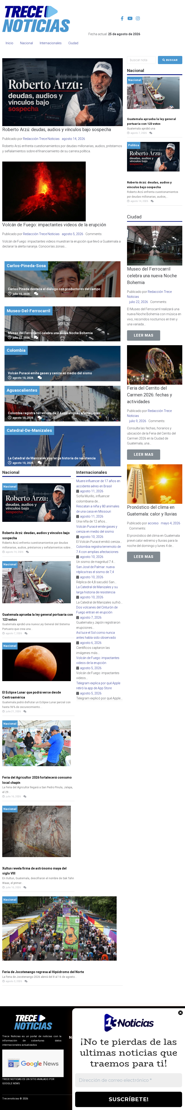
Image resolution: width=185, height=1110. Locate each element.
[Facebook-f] (122, 18)
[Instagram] (138, 18)
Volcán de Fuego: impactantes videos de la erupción (54, 224)
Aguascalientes (22, 390)
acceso (153, 523)
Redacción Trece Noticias (41, 139)
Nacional (9, 486)
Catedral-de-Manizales (29, 430)
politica (133, 145)
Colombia (16, 350)
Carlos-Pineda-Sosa (26, 265)
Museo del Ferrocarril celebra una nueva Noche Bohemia (152, 275)
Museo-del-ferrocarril (28, 310)
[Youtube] (130, 18)
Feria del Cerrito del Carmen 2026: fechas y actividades (149, 394)
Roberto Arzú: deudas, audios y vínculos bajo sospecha (56, 129)
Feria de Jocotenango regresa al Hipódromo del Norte (43, 972)
